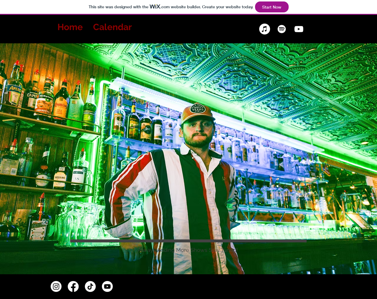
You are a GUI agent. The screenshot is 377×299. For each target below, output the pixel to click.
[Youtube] (107, 286)
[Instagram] (56, 286)
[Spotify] (281, 29)
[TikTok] (90, 286)
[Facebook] (73, 286)
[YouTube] (298, 29)
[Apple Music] (264, 29)
